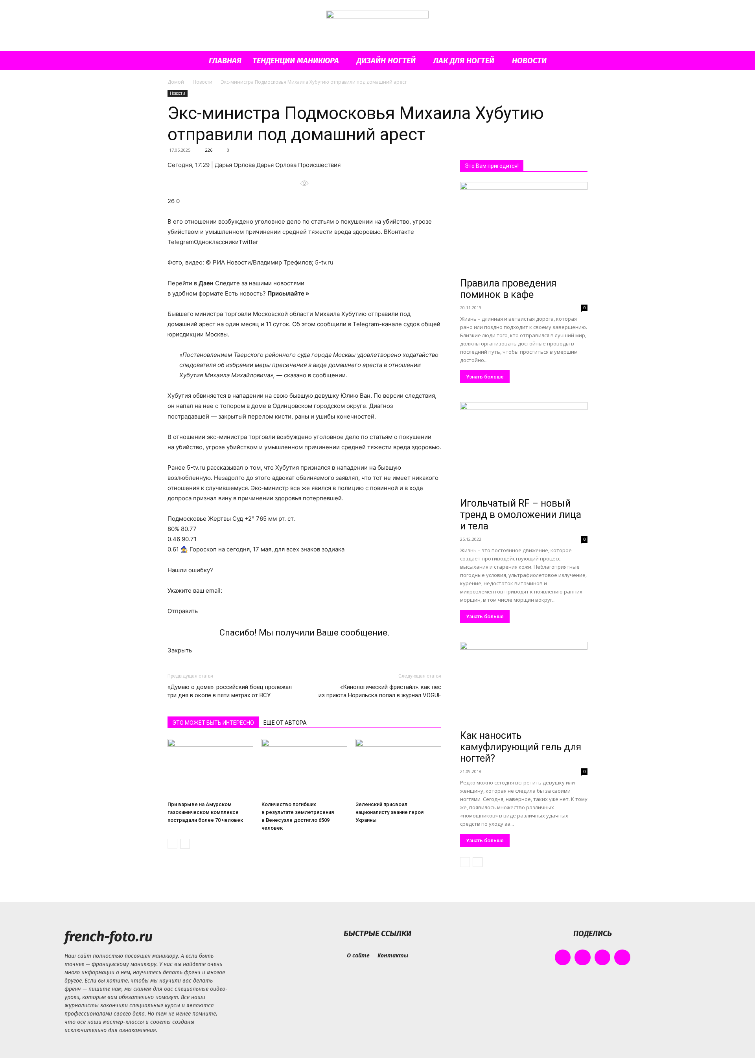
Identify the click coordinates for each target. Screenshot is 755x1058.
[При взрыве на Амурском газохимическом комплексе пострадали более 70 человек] (210, 768)
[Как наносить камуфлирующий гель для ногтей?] (523, 684)
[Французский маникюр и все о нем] (377, 26)
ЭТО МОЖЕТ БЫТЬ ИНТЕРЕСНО (213, 723)
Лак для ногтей (463, 60)
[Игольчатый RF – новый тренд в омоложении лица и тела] (523, 448)
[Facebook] (563, 958)
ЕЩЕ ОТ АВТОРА (285, 723)
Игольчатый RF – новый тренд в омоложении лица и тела (520, 515)
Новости (529, 60)
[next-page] (185, 844)
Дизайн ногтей (386, 60)
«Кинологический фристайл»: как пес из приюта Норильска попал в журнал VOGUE (380, 691)
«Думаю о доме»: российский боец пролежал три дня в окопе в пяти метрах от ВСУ (230, 691)
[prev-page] (172, 844)
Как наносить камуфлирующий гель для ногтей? (520, 747)
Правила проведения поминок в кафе (508, 288)
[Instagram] (583, 958)
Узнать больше (485, 377)
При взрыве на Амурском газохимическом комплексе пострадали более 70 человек (205, 812)
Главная (225, 60)
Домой (176, 82)
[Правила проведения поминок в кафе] (523, 228)
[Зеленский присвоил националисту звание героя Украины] (398, 768)
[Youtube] (622, 958)
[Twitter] (603, 958)
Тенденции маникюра (295, 60)
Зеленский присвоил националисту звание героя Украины (389, 812)
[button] (578, 61)
